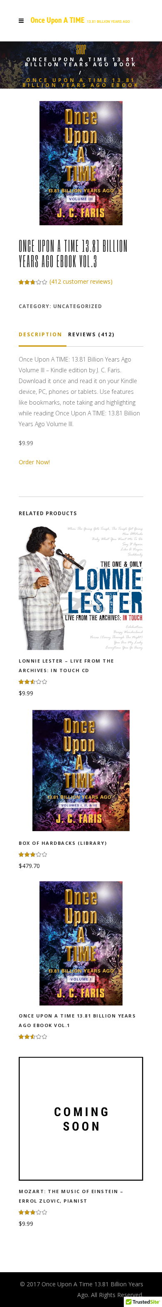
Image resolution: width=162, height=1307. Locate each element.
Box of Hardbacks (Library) (63, 843)
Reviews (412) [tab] (91, 334)
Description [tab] (40, 334)
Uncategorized (77, 306)
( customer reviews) (81, 281)
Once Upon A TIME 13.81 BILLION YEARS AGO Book (81, 62)
